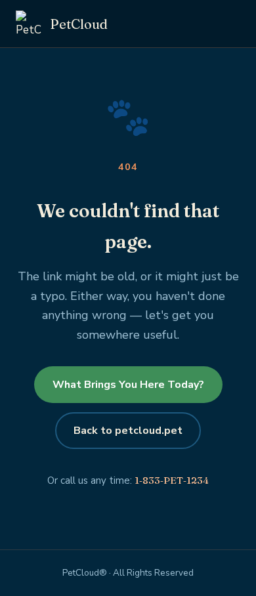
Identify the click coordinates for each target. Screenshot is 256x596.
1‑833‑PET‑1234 (172, 480)
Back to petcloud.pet (128, 430)
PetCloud (79, 24)
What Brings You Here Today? (128, 384)
